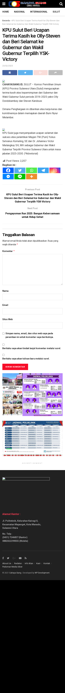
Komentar (8, 251)
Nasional (19, 11)
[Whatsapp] (31, 170)
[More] (31, 176)
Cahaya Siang (15, 573)
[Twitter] (19, 170)
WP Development (42, 573)
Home (5, 11)
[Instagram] (54, 170)
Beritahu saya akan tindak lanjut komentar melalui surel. (31, 348)
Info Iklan (29, 563)
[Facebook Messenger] (8, 176)
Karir (38, 563)
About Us (6, 563)
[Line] (19, 176)
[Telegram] (43, 170)
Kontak (47, 563)
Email (5, 305)
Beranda (6, 21)
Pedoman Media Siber (12, 567)
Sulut (56, 11)
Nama (5, 291)
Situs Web (7, 319)
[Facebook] (8, 170)
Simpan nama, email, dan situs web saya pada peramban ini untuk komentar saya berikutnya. (30, 335)
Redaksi (18, 563)
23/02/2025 (7, 66)
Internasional (38, 11)
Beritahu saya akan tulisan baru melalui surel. (26, 358)
